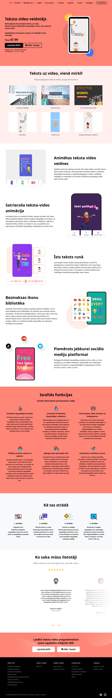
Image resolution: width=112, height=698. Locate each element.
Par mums (75, 666)
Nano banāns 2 (58, 666)
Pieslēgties (89, 3)
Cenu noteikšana (50, 3)
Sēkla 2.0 (39, 666)
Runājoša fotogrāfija (14, 666)
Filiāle (73, 677)
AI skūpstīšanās (12, 685)
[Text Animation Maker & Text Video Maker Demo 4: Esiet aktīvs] (23, 122)
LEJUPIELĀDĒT (43, 649)
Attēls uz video (12, 674)
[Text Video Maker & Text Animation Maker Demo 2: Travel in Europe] (55, 95)
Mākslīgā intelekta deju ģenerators (18, 677)
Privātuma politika (77, 669)
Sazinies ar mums (99, 666)
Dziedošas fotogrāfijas (15, 672)
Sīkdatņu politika (77, 674)
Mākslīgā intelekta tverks (15, 682)
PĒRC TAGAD (69, 649)
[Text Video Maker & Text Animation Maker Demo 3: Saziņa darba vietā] (88, 95)
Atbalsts (61, 3)
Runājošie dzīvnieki (13, 669)
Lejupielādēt (71, 3)
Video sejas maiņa (13, 679)
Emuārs (80, 3)
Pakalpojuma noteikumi (79, 672)
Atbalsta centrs (98, 669)
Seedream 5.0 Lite (58, 669)
